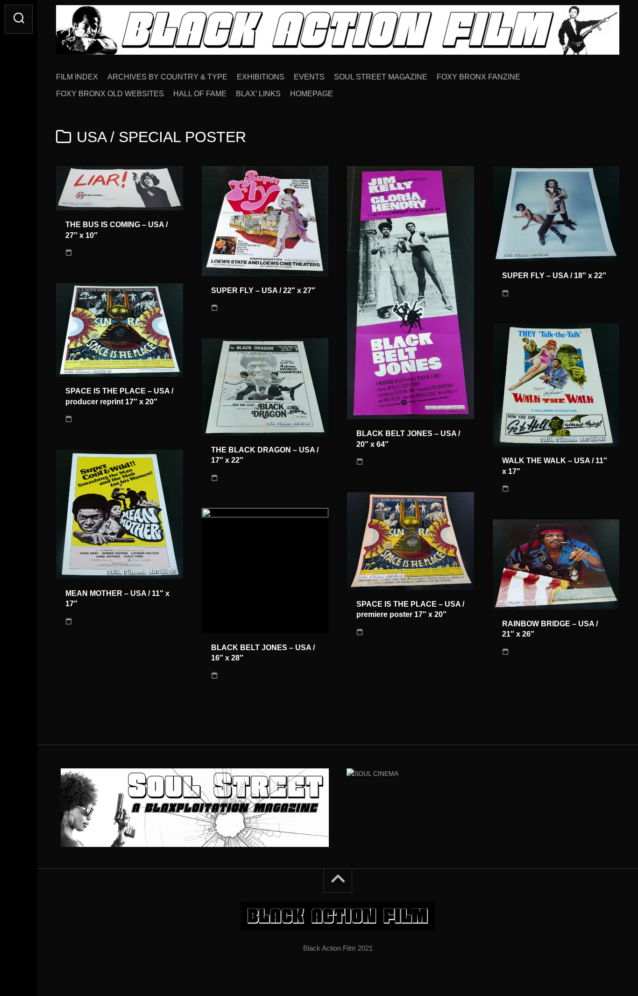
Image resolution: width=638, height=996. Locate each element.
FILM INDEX (77, 77)
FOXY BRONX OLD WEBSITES (110, 94)
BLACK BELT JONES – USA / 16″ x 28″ (263, 653)
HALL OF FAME (200, 94)
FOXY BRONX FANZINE (478, 77)
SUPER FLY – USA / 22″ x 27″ (263, 290)
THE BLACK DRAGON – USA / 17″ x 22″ (265, 455)
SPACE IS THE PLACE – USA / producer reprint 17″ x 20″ (119, 396)
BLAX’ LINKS (258, 94)
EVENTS (309, 77)
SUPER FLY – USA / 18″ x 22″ (554, 275)
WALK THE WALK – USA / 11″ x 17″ (554, 466)
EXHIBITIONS (260, 77)
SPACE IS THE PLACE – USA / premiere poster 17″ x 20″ (410, 609)
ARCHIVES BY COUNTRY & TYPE (167, 77)
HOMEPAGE (311, 94)
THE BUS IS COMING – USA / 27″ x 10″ (116, 230)
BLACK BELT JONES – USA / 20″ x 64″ (408, 439)
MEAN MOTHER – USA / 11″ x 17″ (117, 598)
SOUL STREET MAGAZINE (380, 77)
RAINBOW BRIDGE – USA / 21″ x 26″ (550, 629)
